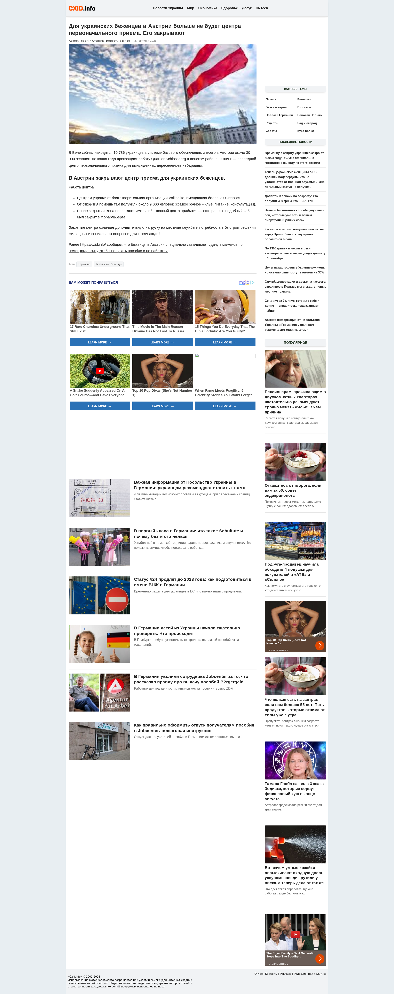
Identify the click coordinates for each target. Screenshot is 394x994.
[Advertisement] (163, 444)
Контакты (271, 973)
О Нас (258, 973)
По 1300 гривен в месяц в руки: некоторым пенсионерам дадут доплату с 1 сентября (295, 253)
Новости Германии (279, 115)
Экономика (207, 8)
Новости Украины (168, 8)
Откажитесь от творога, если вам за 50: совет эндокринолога (293, 490)
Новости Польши (310, 115)
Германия (84, 264)
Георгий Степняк (92, 40)
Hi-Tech (262, 8)
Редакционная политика (310, 973)
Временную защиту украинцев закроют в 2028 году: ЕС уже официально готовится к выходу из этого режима (294, 157)
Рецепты (272, 123)
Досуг (247, 8)
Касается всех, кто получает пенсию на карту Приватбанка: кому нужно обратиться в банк (294, 234)
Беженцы (304, 99)
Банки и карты (276, 107)
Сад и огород (307, 123)
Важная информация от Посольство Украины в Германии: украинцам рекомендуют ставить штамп (292, 324)
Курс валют (305, 130)
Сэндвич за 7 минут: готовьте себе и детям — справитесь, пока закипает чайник (292, 305)
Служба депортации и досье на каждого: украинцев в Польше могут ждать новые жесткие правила (295, 286)
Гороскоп (304, 107)
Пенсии (271, 99)
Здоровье (229, 8)
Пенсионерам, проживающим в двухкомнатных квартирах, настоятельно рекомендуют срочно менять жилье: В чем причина (295, 402)
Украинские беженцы (108, 264)
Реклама (285, 973)
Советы (271, 130)
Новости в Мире (118, 40)
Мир (190, 8)
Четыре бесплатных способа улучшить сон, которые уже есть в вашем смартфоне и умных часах (294, 215)
